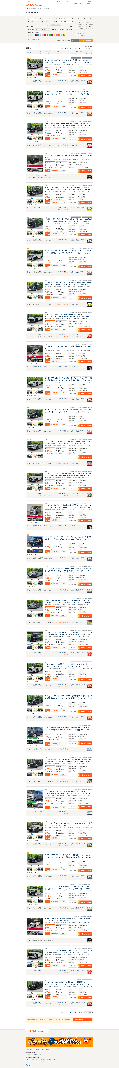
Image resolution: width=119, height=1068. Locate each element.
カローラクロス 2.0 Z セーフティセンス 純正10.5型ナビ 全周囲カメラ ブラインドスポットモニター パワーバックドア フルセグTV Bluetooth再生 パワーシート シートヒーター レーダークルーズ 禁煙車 (68, 188)
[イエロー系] (54, 35)
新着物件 (79, 22)
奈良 (37, 1054)
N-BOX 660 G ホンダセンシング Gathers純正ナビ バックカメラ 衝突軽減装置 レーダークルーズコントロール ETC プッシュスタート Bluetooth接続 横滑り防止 (68, 538)
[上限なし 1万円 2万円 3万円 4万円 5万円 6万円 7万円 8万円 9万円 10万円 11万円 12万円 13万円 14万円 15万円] (46, 29)
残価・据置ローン (69, 29)
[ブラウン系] (47, 35)
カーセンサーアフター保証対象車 (84, 31)
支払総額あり (80, 24)
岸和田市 (46, 21)
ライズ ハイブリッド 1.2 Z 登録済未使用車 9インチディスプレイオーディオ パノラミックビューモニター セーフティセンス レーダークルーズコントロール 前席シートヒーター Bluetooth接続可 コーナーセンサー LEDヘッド (68, 475)
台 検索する (87, 40)
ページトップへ (89, 1027)
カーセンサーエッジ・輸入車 (40, 1059)
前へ (87, 48)
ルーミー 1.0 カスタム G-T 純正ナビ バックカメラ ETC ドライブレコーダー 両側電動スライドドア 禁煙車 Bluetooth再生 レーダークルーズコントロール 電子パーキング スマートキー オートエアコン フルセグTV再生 (68, 252)
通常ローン (61, 29)
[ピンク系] (57, 35)
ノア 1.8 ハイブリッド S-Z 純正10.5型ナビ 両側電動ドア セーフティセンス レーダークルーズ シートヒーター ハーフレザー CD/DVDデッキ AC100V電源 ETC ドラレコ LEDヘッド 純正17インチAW (68, 634)
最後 (81, 48)
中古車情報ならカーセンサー (30, 1059)
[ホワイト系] (33, 35)
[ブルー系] (38, 35)
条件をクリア (74, 40)
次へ (90, 48)
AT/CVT (84, 18)
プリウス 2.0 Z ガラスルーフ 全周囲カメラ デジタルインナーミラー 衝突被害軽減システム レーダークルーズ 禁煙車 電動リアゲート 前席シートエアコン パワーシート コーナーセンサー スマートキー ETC (68, 379)
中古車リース (55, 1059)
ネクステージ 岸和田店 (37, 80)
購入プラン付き (89, 28)
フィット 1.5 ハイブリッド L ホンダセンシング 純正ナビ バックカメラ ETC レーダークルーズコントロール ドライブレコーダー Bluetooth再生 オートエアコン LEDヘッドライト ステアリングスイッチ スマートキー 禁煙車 (68, 61)
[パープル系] (52, 35)
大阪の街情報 (37, 1049)
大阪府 (31, 21)
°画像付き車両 (81, 33)
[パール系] (31, 35)
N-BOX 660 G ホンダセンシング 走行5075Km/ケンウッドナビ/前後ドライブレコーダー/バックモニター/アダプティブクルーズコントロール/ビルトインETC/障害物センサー (68, 792)
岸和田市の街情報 (45, 1049)
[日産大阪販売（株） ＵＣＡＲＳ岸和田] (89, 179)
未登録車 (87, 22)
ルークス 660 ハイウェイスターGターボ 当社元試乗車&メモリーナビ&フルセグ (68, 156)
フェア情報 (73, 175)
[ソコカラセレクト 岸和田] (89, 751)
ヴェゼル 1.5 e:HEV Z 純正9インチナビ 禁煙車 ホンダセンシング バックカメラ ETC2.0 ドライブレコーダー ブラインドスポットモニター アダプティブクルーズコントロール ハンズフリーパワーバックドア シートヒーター (68, 665)
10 (79, 48)
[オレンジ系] (59, 35)
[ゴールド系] (61, 35)
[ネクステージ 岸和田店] (89, 83)
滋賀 (26, 1054)
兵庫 (34, 1054)
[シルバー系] (40, 35)
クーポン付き (88, 26)
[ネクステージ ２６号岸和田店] (89, 560)
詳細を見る (63, 74)
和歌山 (40, 1054)
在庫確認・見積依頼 (84, 76)
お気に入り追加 (73, 75)
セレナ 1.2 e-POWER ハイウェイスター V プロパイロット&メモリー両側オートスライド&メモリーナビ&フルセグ (68, 919)
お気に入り (89, 3)
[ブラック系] (36, 35)
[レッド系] (45, 35)
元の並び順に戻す (30, 52)
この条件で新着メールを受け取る (64, 40)
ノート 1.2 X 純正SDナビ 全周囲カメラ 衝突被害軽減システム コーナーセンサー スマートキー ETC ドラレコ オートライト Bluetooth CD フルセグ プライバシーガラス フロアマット (68, 602)
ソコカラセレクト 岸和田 (37, 748)
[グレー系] (43, 35)
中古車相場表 (29, 1049)
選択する (34, 18)
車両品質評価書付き (80, 29)
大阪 (31, 1054)
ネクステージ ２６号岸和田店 (38, 557)
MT (90, 18)
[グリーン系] (50, 35)
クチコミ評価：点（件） (61, 80)
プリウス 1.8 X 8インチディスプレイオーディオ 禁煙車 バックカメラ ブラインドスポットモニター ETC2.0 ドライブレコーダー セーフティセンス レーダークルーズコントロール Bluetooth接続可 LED (68, 443)
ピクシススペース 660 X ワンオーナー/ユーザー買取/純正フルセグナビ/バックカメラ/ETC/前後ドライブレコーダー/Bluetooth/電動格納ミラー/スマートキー (68, 729)
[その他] (64, 35)
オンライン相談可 (81, 35)
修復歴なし (80, 26)
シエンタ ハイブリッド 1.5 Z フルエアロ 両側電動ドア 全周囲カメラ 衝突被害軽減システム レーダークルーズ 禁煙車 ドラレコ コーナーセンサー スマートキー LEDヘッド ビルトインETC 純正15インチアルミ (68, 697)
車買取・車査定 (49, 1059)
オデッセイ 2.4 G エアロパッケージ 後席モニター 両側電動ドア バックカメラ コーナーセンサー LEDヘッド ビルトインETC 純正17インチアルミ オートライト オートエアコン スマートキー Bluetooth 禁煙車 (68, 983)
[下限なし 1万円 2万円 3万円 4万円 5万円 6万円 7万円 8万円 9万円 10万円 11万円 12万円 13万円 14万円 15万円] (38, 29)
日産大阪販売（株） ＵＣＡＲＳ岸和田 (40, 175)
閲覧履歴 (81, 3)
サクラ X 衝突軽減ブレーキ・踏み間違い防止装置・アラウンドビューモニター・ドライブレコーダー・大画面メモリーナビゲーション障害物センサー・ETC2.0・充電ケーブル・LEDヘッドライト (68, 506)
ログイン (76, 3)
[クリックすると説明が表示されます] (28, 26)
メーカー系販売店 (89, 24)
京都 (29, 1054)
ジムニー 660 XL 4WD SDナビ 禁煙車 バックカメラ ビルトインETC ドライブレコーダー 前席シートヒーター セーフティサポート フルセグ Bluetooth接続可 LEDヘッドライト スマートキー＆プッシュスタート (68, 888)
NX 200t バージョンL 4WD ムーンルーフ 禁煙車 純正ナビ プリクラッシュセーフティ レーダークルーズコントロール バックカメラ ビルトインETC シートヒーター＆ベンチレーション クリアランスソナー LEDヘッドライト (68, 93)
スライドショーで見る (89, 46)
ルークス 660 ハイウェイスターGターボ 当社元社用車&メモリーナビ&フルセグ (68, 347)
